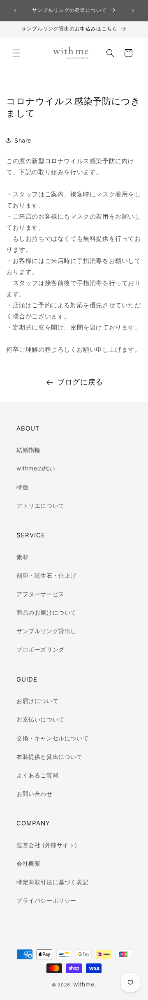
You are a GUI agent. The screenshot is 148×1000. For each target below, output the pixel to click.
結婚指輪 (28, 449)
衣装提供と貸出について (49, 756)
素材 (22, 556)
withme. (84, 984)
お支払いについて (40, 719)
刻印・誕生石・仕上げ (46, 575)
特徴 (22, 487)
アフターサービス (40, 593)
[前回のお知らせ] (15, 11)
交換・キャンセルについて (52, 738)
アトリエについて (40, 505)
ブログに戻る (80, 382)
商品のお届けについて (46, 612)
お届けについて (37, 700)
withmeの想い (35, 468)
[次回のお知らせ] (133, 11)
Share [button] (22, 140)
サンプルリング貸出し (46, 630)
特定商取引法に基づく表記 (52, 881)
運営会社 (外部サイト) (46, 844)
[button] (16, 53)
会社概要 (28, 863)
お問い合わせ (34, 793)
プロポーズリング (40, 649)
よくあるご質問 (37, 775)
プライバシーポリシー (46, 900)
